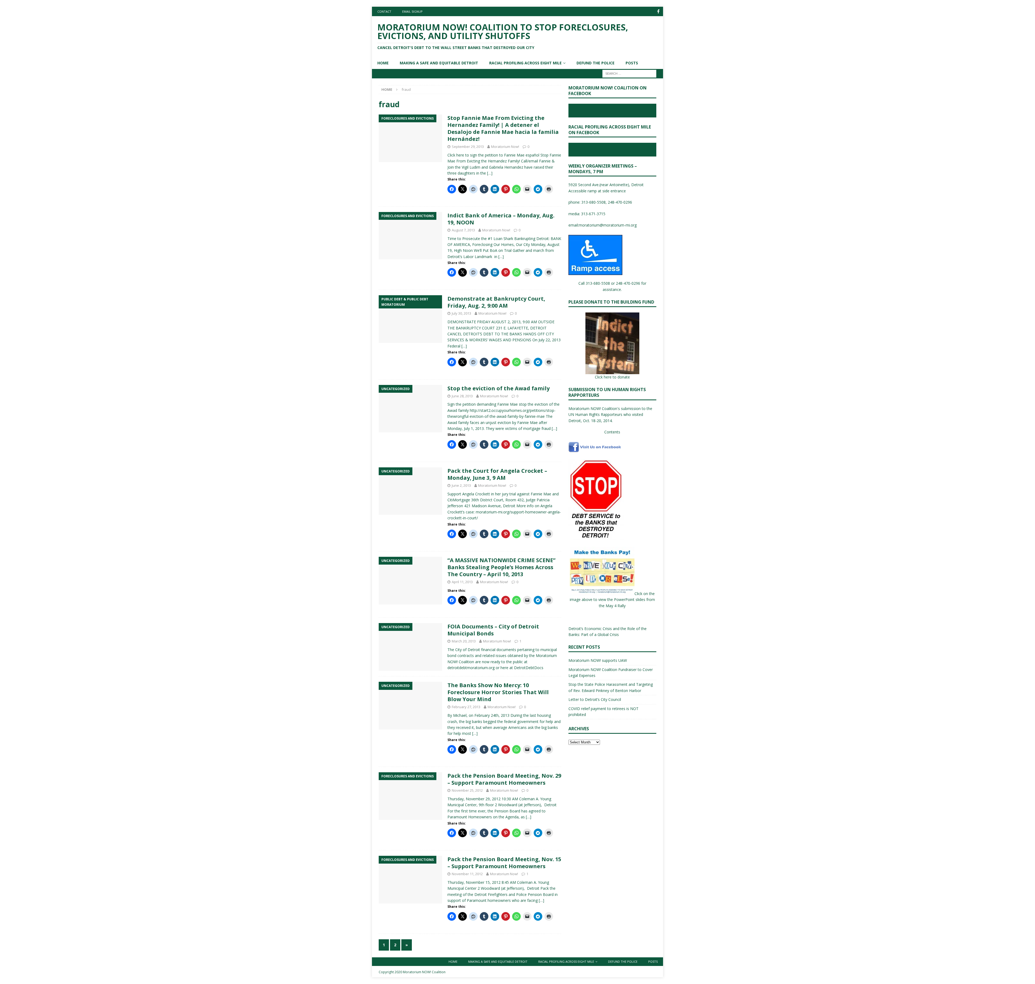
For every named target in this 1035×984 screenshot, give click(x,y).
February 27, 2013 (466, 706)
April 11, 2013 (462, 581)
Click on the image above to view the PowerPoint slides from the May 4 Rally (612, 599)
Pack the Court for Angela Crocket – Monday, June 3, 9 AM (497, 474)
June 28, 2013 (462, 396)
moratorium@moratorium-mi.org (608, 225)
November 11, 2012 (467, 873)
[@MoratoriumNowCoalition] (658, 11)
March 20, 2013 (464, 641)
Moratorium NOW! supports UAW (597, 660)
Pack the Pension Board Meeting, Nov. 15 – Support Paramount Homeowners (504, 863)
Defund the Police (596, 62)
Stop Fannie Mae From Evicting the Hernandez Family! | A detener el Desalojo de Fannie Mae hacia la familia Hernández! (503, 128)
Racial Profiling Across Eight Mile (525, 62)
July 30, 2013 (461, 313)
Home (383, 62)
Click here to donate (612, 377)
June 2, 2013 (461, 485)
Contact (384, 11)
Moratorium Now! (505, 146)
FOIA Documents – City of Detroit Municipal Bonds (493, 630)
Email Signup (412, 11)
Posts (632, 62)
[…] (489, 173)
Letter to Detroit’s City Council (594, 699)
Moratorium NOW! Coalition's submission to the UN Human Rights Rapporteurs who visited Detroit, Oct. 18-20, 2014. (610, 414)
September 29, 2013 (468, 146)
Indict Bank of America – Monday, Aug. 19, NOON (500, 219)
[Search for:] (629, 73)
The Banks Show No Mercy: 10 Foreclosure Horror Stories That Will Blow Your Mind (498, 692)
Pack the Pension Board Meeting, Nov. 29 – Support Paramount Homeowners (504, 779)
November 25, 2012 (467, 790)
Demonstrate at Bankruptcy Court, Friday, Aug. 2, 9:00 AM (496, 302)
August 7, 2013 (463, 230)
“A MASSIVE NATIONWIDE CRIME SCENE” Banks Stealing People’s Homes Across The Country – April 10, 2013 (501, 567)
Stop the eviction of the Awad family (498, 388)
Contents (612, 431)
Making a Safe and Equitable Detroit (439, 62)
